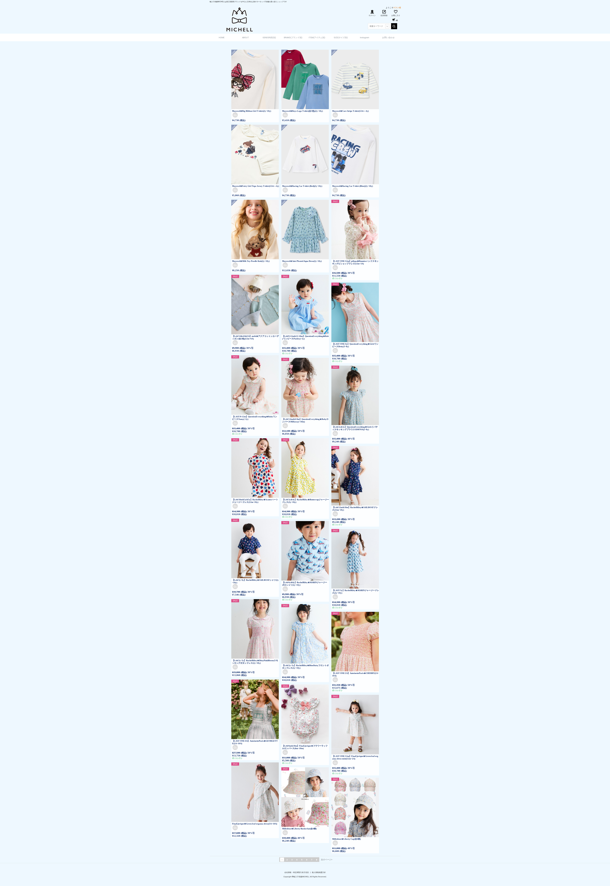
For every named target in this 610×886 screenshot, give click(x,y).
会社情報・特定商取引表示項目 (296, 872)
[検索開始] (394, 26)
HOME (221, 37)
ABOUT (245, 37)
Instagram (364, 37)
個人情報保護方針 (319, 872)
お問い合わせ (388, 37)
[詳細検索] (387, 26)
